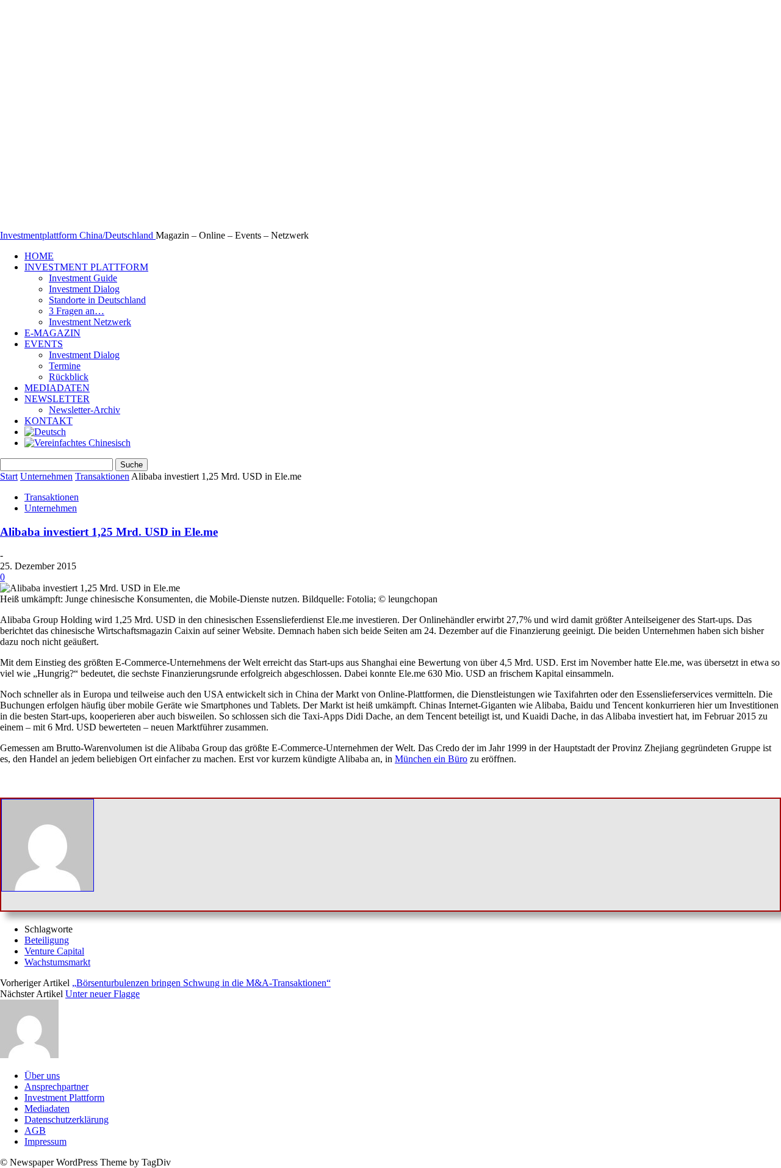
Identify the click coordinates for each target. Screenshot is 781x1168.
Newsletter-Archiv (84, 410)
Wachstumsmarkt (57, 962)
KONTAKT (48, 421)
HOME (39, 256)
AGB (35, 1130)
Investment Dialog (84, 289)
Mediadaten (47, 1108)
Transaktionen (102, 476)
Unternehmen (46, 476)
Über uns (42, 1075)
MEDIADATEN (57, 388)
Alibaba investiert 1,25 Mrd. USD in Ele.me (109, 531)
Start (9, 476)
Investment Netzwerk (90, 322)
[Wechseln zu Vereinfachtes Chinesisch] (77, 443)
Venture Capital (54, 951)
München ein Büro (431, 759)
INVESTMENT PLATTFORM (86, 267)
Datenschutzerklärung (66, 1119)
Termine (65, 366)
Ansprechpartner (56, 1086)
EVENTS (43, 344)
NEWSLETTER (57, 399)
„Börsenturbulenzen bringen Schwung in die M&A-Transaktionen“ (201, 983)
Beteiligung (46, 940)
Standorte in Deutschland (97, 300)
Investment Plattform (64, 1097)
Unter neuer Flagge (102, 994)
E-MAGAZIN (52, 333)
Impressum (45, 1141)
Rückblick (68, 377)
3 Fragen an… (76, 311)
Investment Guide (83, 278)
